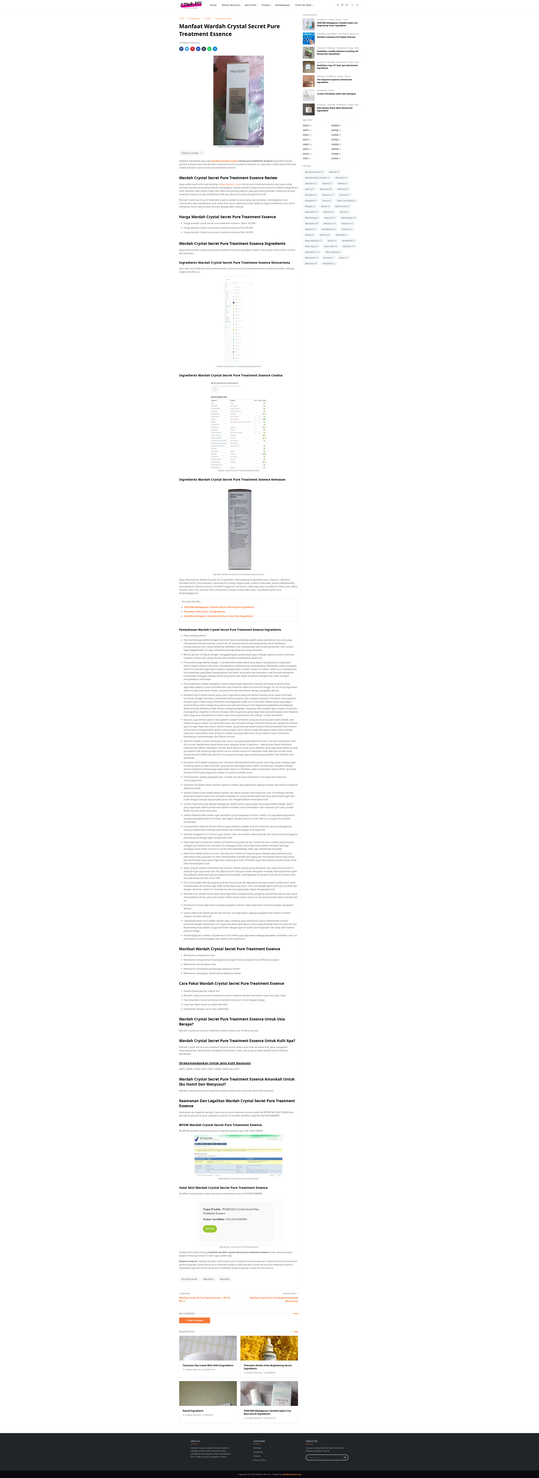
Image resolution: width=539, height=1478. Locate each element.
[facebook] (337, 5)
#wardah (224, 1279)
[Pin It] (192, 49)
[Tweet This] (187, 49)
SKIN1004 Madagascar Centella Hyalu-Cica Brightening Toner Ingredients (337, 24)
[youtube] (346, 5)
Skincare (338, 19)
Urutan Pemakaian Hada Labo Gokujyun (336, 93)
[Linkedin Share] (198, 49)
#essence (208, 1279)
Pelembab (331, 48)
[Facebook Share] (181, 49)
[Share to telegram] (215, 49)
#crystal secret (189, 1279)
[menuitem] (213, 5)
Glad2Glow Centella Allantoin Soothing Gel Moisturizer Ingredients (337, 52)
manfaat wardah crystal (224, 160)
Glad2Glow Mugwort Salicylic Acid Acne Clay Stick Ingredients (218, 616)
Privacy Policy (259, 1460)
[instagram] (342, 5)
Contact (256, 1456)
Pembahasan (322, 19)
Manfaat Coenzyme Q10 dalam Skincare (336, 37)
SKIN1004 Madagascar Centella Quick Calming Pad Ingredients (219, 607)
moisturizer (321, 48)
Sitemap (257, 1448)
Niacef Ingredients (193, 1410)
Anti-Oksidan (344, 34)
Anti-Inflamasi (332, 34)
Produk (331, 19)
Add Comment (196, 1320)
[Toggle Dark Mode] (352, 5)
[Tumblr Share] (204, 49)
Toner (345, 19)
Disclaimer (258, 1452)
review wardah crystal (229, 184)
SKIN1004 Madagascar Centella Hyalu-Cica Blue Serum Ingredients (267, 1412)
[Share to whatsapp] (209, 49)
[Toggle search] (357, 5)
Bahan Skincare (356, 34)
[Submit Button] (345, 1457)
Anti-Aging (321, 34)
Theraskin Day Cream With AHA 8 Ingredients (208, 1365)
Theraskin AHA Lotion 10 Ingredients (204, 611)
